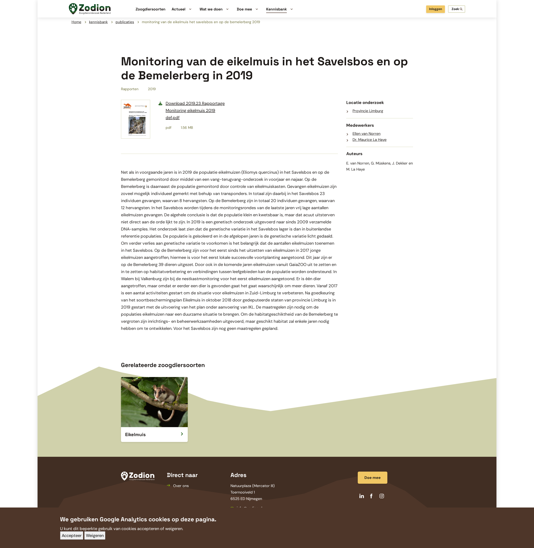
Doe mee (372, 477)
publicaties (125, 22)
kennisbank (98, 22)
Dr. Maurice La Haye (370, 139)
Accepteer (72, 535)
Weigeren (95, 535)
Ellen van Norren (366, 133)
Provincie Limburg (368, 110)
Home (76, 22)
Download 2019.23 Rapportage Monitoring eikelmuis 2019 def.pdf (195, 110)
